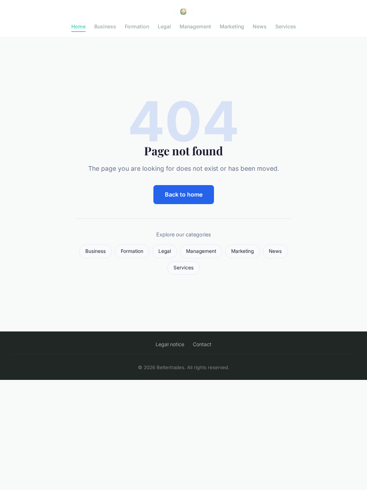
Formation (137, 26)
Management (195, 26)
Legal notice (170, 344)
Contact (202, 344)
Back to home (183, 194)
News (260, 26)
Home (78, 26)
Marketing (232, 26)
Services (285, 26)
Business (105, 26)
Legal (164, 26)
